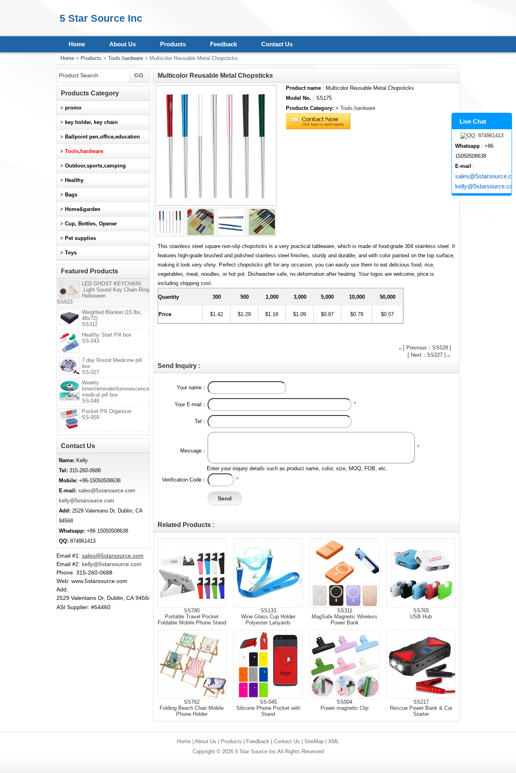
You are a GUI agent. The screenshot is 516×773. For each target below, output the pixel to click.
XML (333, 741)
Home (77, 44)
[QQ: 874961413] (482, 135)
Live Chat (473, 121)
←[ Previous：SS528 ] (424, 348)
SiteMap (314, 741)
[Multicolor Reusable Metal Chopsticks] (216, 145)
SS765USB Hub (421, 614)
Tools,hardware (125, 58)
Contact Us (277, 44)
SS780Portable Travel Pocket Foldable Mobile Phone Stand (192, 617)
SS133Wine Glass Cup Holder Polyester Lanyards (268, 617)
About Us (122, 44)
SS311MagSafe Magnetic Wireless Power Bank (344, 617)
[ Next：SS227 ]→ (429, 355)
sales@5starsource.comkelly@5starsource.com (483, 181)
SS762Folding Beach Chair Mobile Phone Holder (192, 708)
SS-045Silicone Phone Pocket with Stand (268, 708)
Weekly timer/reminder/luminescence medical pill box (115, 392)
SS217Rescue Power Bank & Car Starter (421, 708)
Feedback (223, 44)
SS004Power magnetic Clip (344, 705)
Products (173, 44)
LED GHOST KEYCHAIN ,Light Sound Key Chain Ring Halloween (103, 293)
